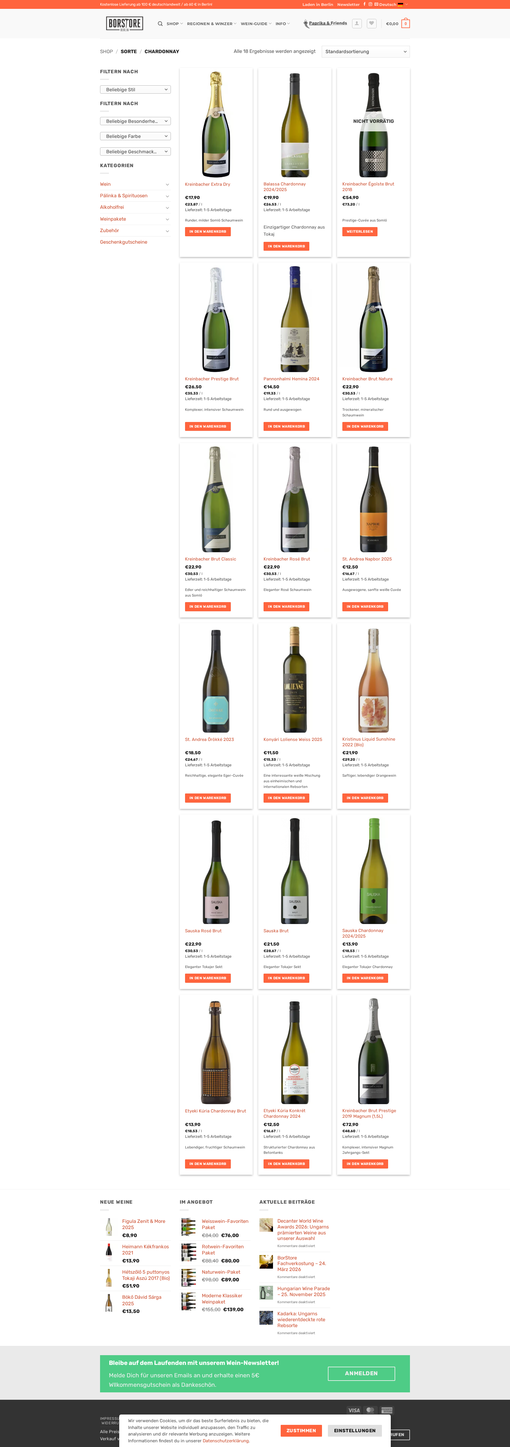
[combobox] (135, 89)
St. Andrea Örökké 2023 (209, 739)
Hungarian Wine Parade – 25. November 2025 (303, 1291)
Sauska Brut (276, 930)
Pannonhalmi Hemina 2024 (291, 379)
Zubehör (109, 230)
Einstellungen (355, 1430)
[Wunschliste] (372, 24)
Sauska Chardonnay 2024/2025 (362, 933)
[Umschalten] (167, 184)
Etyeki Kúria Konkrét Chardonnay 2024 (284, 1113)
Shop (173, 23)
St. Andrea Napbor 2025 (367, 559)
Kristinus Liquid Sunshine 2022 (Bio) (368, 741)
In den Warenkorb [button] (207, 231)
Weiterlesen (360, 231)
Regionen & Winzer (210, 23)
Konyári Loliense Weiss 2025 (293, 739)
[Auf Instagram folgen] (370, 4)
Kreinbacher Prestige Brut (212, 379)
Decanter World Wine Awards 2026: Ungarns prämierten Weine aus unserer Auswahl (303, 1229)
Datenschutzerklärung (226, 1440)
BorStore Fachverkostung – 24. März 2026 (301, 1263)
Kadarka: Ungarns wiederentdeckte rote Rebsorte (301, 1319)
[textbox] (134, 90)
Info (281, 23)
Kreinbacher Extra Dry (207, 184)
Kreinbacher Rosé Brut (287, 559)
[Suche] (160, 24)
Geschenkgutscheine (123, 242)
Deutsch (387, 4)
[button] (348, 4)
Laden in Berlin (318, 4)
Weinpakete (113, 219)
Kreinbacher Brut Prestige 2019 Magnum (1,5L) (369, 1113)
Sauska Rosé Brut (203, 930)
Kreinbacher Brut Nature (367, 379)
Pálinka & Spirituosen (124, 195)
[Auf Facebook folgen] (364, 4)
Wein (105, 184)
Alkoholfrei (112, 207)
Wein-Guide (254, 23)
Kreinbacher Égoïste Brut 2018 (368, 186)
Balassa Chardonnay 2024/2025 (285, 186)
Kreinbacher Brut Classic (210, 559)
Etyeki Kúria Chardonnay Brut (215, 1111)
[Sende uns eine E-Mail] (376, 4)
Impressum (111, 1418)
